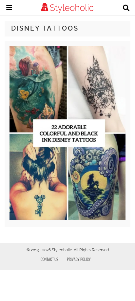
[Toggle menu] (9, 8)
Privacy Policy (79, 259)
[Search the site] (126, 8)
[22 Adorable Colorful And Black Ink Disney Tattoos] (67, 218)
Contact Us (49, 259)
